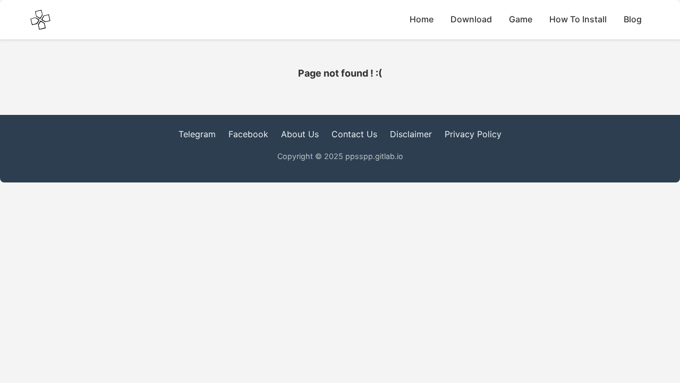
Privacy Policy (473, 134)
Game (520, 19)
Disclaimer (411, 134)
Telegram (197, 134)
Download (471, 19)
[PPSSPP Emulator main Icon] (40, 19)
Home (422, 19)
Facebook (248, 134)
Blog (633, 19)
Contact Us (354, 134)
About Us (300, 134)
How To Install (578, 19)
